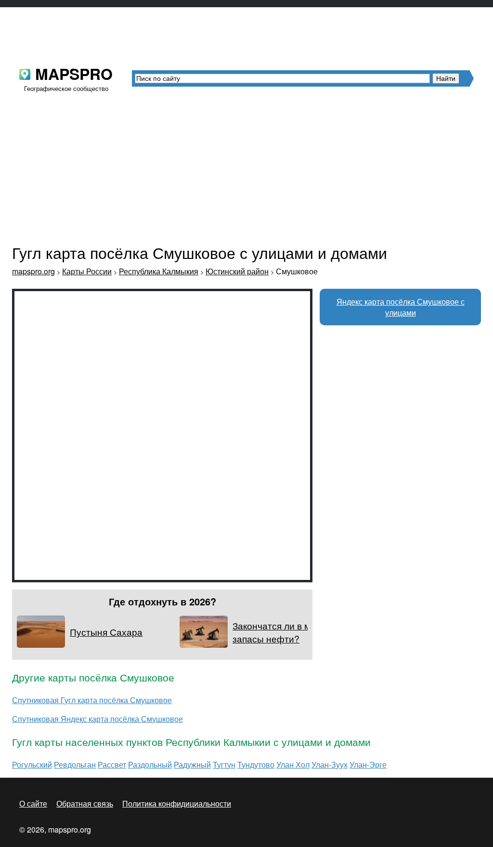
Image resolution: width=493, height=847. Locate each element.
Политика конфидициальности (176, 803)
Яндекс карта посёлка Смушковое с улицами (401, 307)
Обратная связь (84, 803)
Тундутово (255, 764)
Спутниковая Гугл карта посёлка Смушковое (92, 700)
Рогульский (32, 764)
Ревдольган (75, 764)
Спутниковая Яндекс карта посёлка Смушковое (97, 718)
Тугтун (224, 764)
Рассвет (112, 764)
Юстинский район (237, 271)
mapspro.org (33, 271)
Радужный (192, 764)
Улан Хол (293, 764)
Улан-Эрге (368, 764)
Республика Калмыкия (158, 271)
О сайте (33, 803)
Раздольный (150, 764)
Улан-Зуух (329, 764)
